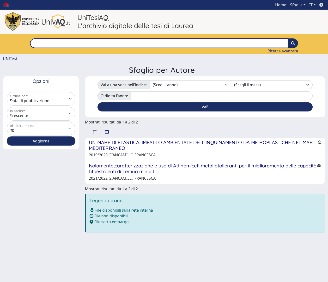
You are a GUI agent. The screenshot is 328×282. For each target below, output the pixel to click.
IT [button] (311, 4)
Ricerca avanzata (282, 51)
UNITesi (10, 58)
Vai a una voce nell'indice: (124, 84)
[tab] (95, 132)
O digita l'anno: (114, 95)
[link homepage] (8, 4)
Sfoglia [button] (296, 4)
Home (280, 4)
